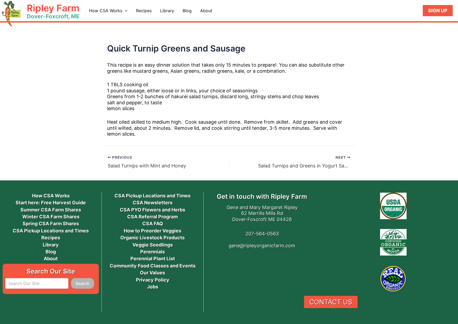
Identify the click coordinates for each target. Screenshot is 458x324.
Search (83, 283)
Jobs (152, 287)
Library (167, 10)
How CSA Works (105, 10)
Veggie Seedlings (153, 245)
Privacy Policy (152, 280)
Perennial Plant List (152, 258)
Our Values (152, 272)
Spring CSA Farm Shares (51, 223)
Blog (187, 10)
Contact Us (330, 302)
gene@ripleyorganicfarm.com (262, 245)
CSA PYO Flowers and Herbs (152, 210)
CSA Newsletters (153, 202)
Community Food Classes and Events (153, 266)
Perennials (152, 251)
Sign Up (437, 10)
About (206, 10)
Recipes (144, 10)
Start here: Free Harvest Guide (51, 202)
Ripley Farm (53, 8)
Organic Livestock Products (152, 237)
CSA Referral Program (152, 216)
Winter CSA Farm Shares (51, 216)
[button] (124, 10)
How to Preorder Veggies (152, 231)
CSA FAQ (152, 223)
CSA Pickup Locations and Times (51, 231)
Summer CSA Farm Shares (50, 210)
